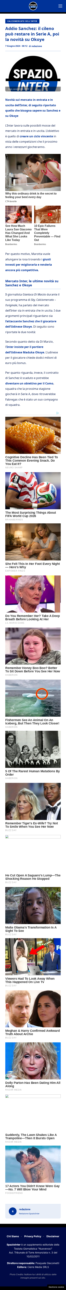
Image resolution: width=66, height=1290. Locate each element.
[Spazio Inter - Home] (33, 6)
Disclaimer (52, 1236)
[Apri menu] (60, 6)
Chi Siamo (13, 1236)
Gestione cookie (56, 1287)
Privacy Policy (32, 1236)
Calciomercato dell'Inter (22, 21)
